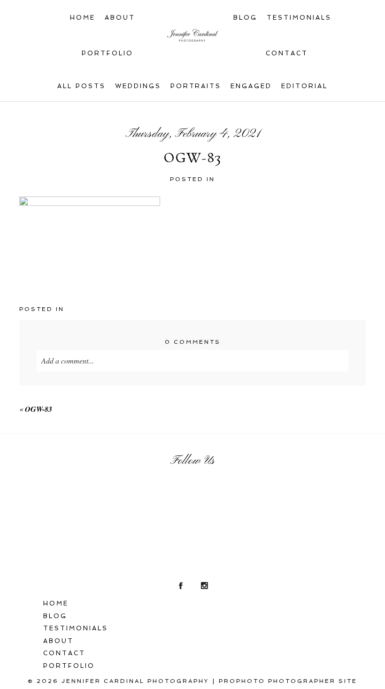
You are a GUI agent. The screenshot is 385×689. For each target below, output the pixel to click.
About (120, 17)
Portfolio (107, 53)
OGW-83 (38, 409)
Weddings (138, 86)
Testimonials (299, 17)
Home (82, 17)
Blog (245, 17)
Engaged (251, 86)
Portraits (196, 86)
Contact (287, 53)
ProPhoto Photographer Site (288, 681)
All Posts (81, 86)
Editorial (304, 86)
